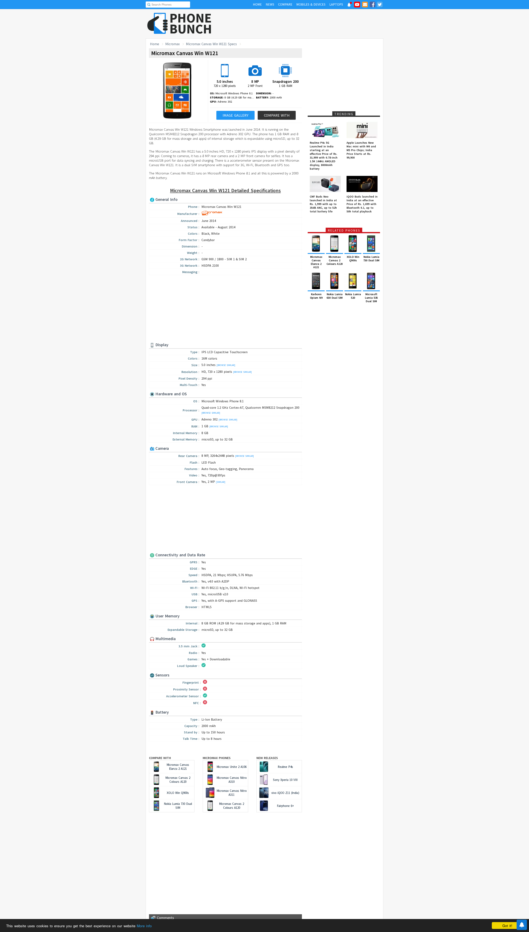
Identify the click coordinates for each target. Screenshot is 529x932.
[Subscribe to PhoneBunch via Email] (365, 5)
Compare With (277, 115)
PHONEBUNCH (190, 23)
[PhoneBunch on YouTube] (357, 6)
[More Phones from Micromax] (211, 214)
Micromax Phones (217, 758)
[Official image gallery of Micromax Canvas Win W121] (177, 91)
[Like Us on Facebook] (372, 5)
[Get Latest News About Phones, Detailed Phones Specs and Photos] (157, 23)
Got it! (507, 925)
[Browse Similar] (226, 365)
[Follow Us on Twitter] (379, 5)
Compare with (160, 758)
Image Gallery (235, 115)
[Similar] (220, 482)
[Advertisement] (308, 23)
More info (144, 925)
